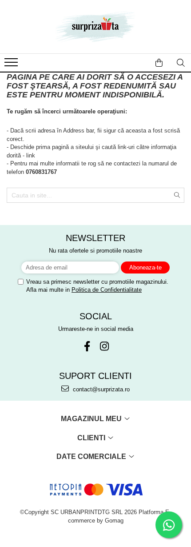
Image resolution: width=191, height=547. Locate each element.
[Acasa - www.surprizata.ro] (95, 26)
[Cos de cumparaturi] (159, 63)
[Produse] (12, 65)
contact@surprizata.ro (100, 389)
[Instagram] (104, 346)
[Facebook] (87, 346)
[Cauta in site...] (181, 63)
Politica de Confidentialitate (107, 289)
